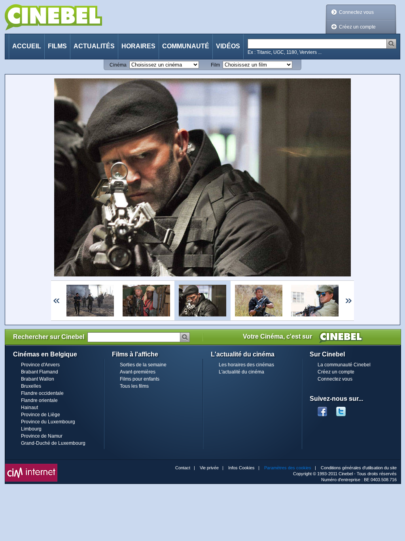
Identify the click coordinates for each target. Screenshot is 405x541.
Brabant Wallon (37, 379)
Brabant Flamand (39, 372)
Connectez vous (356, 12)
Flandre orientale (39, 400)
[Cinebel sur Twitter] (345, 409)
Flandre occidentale (42, 393)
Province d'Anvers (40, 365)
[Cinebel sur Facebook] (322, 409)
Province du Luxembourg (48, 422)
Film (215, 65)
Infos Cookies (241, 467)
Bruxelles (31, 386)
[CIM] (31, 465)
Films (57, 46)
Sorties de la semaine (143, 365)
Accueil (26, 46)
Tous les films (134, 386)
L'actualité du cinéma (241, 372)
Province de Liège (40, 414)
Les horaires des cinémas (246, 365)
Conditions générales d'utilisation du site (359, 467)
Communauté (185, 46)
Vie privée (209, 467)
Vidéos (228, 46)
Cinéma (118, 65)
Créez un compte (357, 27)
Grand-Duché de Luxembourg (53, 443)
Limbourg (31, 429)
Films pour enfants (139, 379)
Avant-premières (137, 372)
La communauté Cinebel (344, 365)
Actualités (94, 46)
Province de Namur (41, 436)
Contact (182, 467)
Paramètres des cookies (287, 467)
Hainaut (29, 407)
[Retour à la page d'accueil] (53, 17)
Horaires (138, 46)
